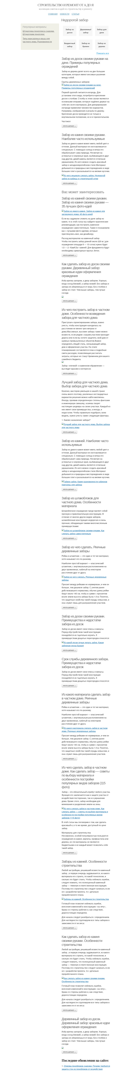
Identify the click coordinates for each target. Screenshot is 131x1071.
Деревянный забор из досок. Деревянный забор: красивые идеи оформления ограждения (86, 1023)
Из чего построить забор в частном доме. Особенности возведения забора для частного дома (86, 313)
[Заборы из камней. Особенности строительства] (86, 899)
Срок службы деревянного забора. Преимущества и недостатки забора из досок (85, 663)
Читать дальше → (69, 126)
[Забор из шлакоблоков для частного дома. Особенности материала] (86, 532)
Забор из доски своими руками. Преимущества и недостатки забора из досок (83, 620)
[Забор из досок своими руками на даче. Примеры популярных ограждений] (86, 86)
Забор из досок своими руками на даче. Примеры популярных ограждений (85, 62)
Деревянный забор (85, 31)
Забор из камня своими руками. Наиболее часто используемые (83, 137)
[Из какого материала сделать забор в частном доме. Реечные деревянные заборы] (86, 730)
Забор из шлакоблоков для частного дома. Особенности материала (81, 502)
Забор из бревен (86, 45)
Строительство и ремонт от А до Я (66, 5)
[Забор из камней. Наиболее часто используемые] (86, 483)
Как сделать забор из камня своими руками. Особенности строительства (82, 940)
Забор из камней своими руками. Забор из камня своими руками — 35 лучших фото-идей (85, 202)
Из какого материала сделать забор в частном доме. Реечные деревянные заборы (86, 698)
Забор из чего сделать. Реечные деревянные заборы (83, 549)
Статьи (75, 13)
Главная (53, 13)
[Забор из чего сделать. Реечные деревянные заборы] (86, 578)
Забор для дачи (101, 31)
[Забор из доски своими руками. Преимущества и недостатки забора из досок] (86, 644)
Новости (64, 13)
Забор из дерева (102, 45)
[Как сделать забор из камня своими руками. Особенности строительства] (86, 980)
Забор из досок (70, 31)
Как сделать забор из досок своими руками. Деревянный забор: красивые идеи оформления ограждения (86, 270)
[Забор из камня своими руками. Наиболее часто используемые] (86, 177)
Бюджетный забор (69, 45)
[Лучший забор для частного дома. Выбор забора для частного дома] (86, 426)
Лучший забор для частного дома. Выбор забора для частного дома (85, 384)
